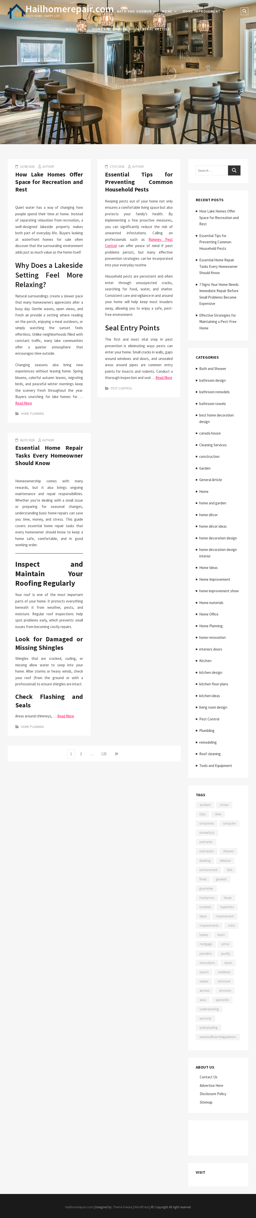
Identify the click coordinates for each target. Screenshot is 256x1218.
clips (202, 814)
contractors (207, 851)
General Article (154, 29)
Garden (204, 468)
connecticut (207, 833)
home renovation (212, 637)
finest (203, 879)
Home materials (211, 602)
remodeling (208, 742)
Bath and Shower (134, 11)
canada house (210, 433)
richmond (224, 981)
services (205, 990)
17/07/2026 (116, 166)
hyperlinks (227, 907)
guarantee (206, 888)
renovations (207, 963)
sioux (203, 1000)
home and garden (109, 29)
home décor (208, 514)
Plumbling (206, 730)
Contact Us (209, 1077)
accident (205, 805)
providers (206, 953)
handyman (207, 898)
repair (228, 963)
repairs (204, 972)
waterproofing (209, 1028)
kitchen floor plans (213, 684)
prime (225, 944)
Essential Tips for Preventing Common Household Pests (139, 181)
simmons (225, 990)
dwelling (205, 861)
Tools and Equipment (215, 765)
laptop (204, 935)
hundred (205, 907)
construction (209, 456)
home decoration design (218, 538)
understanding (209, 1009)
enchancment (209, 870)
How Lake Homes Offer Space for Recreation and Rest (49, 181)
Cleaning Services (213, 445)
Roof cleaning (210, 753)
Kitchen (74, 29)
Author (48, 166)
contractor (206, 842)
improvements (209, 925)
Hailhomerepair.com (70, 9)
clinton (224, 805)
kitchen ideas (209, 695)
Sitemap (206, 1102)
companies (207, 823)
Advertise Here (211, 1085)
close (218, 814)
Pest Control (121, 388)
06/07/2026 (26, 440)
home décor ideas (213, 526)
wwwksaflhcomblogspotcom (218, 1037)
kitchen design (210, 672)
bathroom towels (212, 403)
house (228, 898)
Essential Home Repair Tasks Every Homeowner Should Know (49, 455)
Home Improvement (201, 11)
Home (167, 11)
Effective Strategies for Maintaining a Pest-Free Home (217, 321)
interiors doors (210, 649)
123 (105, 753)
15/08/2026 (26, 166)
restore (204, 981)
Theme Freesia (122, 1207)
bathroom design (212, 380)
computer (229, 823)
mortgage (206, 944)
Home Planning (32, 414)
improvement (225, 916)
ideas (203, 916)
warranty (206, 1018)
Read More (23, 403)
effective (225, 861)
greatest (221, 879)
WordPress (141, 1207)
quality (225, 953)
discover (228, 851)
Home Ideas (208, 567)
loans (221, 935)
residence (224, 972)
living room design (213, 707)
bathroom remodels (214, 391)
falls (229, 870)
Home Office (208, 614)
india (231, 925)
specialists (222, 1000)
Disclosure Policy (213, 1093)
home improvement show (219, 590)
